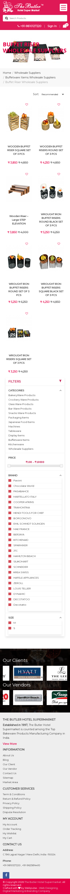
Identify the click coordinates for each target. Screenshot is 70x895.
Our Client (9, 764)
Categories (16, 390)
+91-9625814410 (31, 865)
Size (11, 617)
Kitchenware (16, 444)
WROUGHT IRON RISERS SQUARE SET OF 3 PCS (18, 359)
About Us (8, 755)
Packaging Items (18, 417)
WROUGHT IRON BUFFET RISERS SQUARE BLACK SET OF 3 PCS (51, 289)
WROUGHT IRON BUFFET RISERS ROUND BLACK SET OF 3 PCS (51, 220)
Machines (14, 426)
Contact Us (9, 773)
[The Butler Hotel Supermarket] (35, 7)
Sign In (52, 26)
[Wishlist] (26, 104)
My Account (10, 824)
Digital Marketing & (14, 890)
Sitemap (8, 777)
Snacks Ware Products (22, 413)
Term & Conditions (14, 794)
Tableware (14, 430)
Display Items (16, 435)
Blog (6, 759)
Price (12, 457)
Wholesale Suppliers (27, 72)
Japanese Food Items (21, 421)
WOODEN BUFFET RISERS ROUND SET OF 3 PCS (51, 150)
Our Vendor (10, 768)
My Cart (7, 837)
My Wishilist (9, 833)
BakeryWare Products (21, 395)
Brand (13, 475)
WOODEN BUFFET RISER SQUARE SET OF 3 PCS (19, 150)
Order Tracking (12, 828)
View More (10, 743)
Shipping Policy (12, 807)
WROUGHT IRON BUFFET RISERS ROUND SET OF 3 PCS (18, 289)
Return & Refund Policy (16, 798)
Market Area (10, 782)
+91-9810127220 (30, 26)
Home (7, 72)
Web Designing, (48, 887)
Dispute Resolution (14, 812)
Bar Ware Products (19, 408)
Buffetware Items (18, 439)
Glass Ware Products (20, 404)
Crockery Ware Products (23, 399)
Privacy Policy (11, 803)
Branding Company (38, 890)
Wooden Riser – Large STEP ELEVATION (18, 220)
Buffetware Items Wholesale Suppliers (30, 77)
